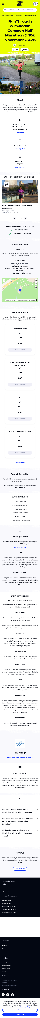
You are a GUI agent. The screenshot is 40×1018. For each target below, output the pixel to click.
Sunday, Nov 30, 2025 (20, 264)
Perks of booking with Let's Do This (20, 226)
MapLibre (8, 300)
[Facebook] (4, 997)
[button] (20, 290)
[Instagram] (13, 997)
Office (4, 976)
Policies (5, 958)
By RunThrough (22, 45)
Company (6, 940)
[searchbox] (20, 10)
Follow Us (5, 989)
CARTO (15, 300)
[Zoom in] (36, 280)
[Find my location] (36, 287)
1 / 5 (20, 218)
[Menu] (8, 3)
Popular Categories (9, 896)
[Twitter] (8, 997)
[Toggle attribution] (36, 300)
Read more (19, 487)
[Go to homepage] (20, 3)
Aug (6, 183)
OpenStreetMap (23, 300)
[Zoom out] (36, 283)
